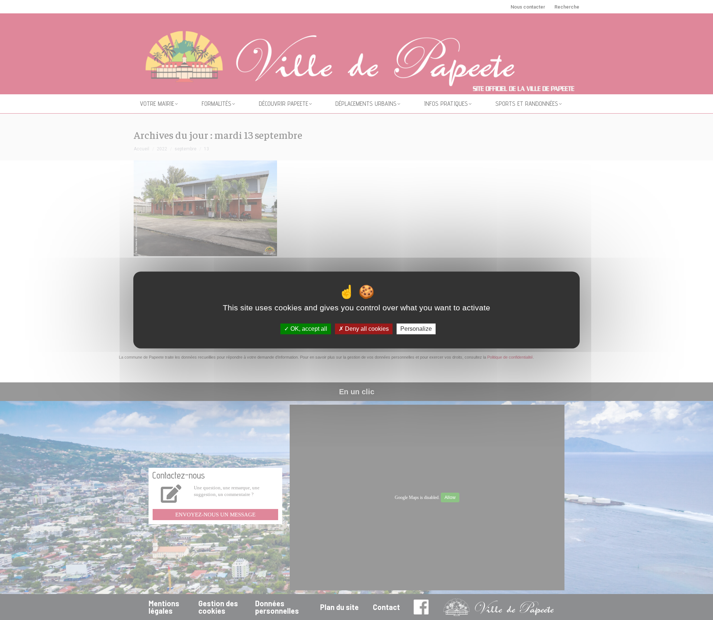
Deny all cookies (366, 329)
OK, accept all (308, 329)
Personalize (416, 329)
